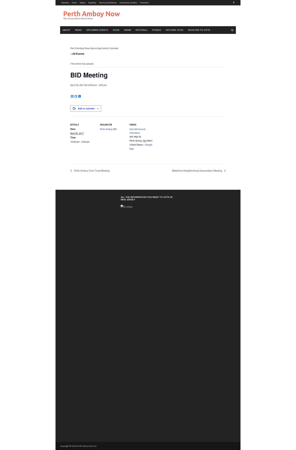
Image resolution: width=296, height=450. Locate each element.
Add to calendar (86, 108)
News (78, 30)
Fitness (156, 30)
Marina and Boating (107, 3)
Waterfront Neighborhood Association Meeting (197, 170)
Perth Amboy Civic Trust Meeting (91, 170)
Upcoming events (97, 30)
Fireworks (144, 3)
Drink (127, 30)
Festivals (141, 30)
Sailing (82, 3)
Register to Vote (199, 30)
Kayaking (92, 3)
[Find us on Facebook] (234, 3)
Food (116, 30)
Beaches (65, 3)
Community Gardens (128, 3)
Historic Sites (174, 30)
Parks (74, 3)
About (66, 30)
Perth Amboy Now (91, 13)
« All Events (77, 53)
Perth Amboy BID (108, 129)
